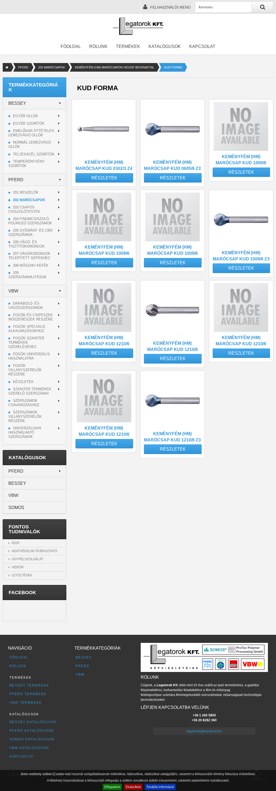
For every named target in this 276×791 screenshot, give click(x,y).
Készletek (23, 382)
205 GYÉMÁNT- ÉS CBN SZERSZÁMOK (30, 232)
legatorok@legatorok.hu (204, 731)
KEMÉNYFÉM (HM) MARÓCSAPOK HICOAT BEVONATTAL (114, 67)
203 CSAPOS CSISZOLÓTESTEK (24, 209)
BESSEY (17, 103)
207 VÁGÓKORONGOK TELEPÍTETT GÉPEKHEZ (29, 256)
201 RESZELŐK (26, 192)
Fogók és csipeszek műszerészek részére (30, 317)
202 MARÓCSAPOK (51, 67)
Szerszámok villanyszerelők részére (25, 416)
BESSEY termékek (29, 685)
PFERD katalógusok (31, 731)
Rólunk (98, 46)
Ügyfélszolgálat (27, 559)
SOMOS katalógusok (32, 739)
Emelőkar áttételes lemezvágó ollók (31, 133)
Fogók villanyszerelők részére (25, 370)
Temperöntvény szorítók (26, 163)
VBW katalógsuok (29, 748)
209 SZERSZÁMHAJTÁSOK (27, 275)
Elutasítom (133, 787)
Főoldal (71, 46)
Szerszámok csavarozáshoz (23, 403)
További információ (160, 787)
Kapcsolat (202, 46)
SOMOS (16, 507)
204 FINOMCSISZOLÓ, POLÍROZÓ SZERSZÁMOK (30, 221)
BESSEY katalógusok (33, 722)
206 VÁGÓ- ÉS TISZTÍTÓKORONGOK (26, 244)
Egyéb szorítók (28, 123)
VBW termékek (25, 703)
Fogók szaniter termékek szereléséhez (26, 342)
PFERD (23, 67)
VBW (13, 291)
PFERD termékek (28, 694)
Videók (18, 567)
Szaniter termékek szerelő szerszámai (29, 391)
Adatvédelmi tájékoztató (34, 551)
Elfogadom (112, 787)
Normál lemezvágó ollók (29, 144)
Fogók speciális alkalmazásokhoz (26, 329)
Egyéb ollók (25, 116)
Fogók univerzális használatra (29, 356)
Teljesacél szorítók (33, 154)
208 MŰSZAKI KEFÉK (31, 265)
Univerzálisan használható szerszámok (24, 432)
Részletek (104, 178)
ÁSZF (16, 543)
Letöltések (22, 575)
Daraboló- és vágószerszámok (25, 305)
